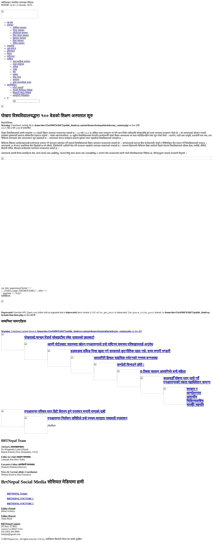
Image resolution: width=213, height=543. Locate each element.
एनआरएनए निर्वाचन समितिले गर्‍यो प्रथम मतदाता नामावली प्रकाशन (87, 418)
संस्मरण (16, 79)
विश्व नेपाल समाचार (21, 35)
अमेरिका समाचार (19, 27)
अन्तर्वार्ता (10, 46)
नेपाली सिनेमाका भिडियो (22, 90)
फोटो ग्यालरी (18, 87)
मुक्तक (15, 74)
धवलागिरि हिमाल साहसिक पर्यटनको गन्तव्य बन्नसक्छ (126, 358)
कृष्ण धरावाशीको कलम (22, 82)
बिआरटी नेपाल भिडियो (22, 93)
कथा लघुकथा (18, 64)
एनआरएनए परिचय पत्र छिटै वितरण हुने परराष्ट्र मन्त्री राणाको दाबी (64, 411)
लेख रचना (17, 77)
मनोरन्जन (11, 56)
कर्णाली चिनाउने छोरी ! (130, 364)
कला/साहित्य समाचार (21, 61)
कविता (15, 66)
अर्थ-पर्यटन (11, 48)
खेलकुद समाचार (19, 38)
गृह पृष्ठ (10, 22)
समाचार (10, 25)
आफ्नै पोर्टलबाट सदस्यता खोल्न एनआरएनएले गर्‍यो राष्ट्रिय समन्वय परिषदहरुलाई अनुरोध (100, 344)
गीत (14, 72)
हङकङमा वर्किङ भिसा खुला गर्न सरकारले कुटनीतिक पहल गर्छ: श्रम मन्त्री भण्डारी (120, 351)
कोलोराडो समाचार (20, 33)
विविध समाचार (18, 43)
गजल (15, 69)
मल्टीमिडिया (12, 85)
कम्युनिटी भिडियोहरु (21, 95)
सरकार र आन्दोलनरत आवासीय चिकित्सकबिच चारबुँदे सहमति (195, 396)
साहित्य (10, 59)
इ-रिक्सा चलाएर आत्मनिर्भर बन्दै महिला (163, 371)
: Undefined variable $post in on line (71, 331)
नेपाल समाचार (18, 30)
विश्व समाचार (18, 40)
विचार (9, 53)
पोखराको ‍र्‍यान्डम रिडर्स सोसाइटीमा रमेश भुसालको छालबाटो (59, 337)
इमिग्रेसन (11, 51)
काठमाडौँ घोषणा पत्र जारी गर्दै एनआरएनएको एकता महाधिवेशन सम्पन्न (186, 380)
